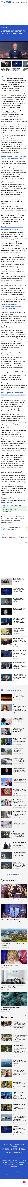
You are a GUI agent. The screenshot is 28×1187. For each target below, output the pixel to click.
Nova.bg (4, 1160)
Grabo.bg (7, 1164)
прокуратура (5, 518)
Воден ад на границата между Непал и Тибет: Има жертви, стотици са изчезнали (19, 865)
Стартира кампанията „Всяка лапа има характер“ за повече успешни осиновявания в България (19, 1025)
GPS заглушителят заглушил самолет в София (19, 599)
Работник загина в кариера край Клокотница (18, 750)
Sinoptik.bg (22, 1162)
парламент (18, 520)
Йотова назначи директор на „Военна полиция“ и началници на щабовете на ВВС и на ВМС (19, 708)
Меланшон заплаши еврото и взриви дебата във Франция (19, 780)
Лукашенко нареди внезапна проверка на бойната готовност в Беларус (19, 771)
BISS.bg (5, 1162)
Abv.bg (2, 1158)
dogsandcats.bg (16, 633)
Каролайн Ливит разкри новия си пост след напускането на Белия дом (19, 676)
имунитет (4, 516)
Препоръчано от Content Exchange (18, 1015)
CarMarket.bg (22, 1160)
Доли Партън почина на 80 (9, 965)
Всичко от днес (14, 875)
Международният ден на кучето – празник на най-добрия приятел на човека (20, 1037)
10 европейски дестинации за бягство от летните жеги (14, 944)
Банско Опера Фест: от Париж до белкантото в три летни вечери (11, 920)
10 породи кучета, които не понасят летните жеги (18, 630)
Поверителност (8, 1174)
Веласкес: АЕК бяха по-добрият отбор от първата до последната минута (19, 1106)
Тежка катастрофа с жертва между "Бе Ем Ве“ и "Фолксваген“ (19, 760)
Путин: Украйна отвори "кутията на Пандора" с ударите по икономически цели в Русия (20, 641)
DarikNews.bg (23, 1158)
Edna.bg (21, 1164)
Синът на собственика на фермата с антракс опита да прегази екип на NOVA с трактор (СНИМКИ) (19, 1130)
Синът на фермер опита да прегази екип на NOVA (18, 589)
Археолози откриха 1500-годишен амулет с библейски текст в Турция (19, 791)
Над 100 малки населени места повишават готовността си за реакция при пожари (19, 802)
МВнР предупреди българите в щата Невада (18, 696)
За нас (5, 1172)
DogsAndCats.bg (12, 1160)
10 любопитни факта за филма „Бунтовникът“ (10, 1008)
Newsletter (13, 537)
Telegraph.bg (14, 1166)
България (4, 27)
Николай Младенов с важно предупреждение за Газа (19, 740)
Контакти (14, 1176)
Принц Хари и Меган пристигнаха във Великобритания (19, 844)
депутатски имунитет (18, 518)
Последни (16, 2)
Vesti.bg (7, 2)
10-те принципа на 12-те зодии (10, 899)
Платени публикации (19, 1174)
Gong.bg (16, 1158)
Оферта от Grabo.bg (17, 721)
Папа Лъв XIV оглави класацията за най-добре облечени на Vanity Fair (19, 814)
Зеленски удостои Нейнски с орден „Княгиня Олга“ (18, 729)
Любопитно (15, 795)
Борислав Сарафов (7, 520)
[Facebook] (14, 1178)
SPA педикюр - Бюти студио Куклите (19, 719)
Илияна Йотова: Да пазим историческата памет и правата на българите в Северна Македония (20, 665)
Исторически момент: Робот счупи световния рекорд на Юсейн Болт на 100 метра (20, 653)
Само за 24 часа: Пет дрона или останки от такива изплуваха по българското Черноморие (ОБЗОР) (20, 1117)
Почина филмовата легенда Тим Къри (19, 609)
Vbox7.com (9, 1158)
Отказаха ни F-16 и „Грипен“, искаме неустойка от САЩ (19, 579)
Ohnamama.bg (13, 1162)
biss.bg (14, 624)
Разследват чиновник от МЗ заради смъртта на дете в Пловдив (20, 853)
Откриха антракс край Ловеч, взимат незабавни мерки (19, 823)
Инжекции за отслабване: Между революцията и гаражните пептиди (19, 1084)
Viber (5, 537)
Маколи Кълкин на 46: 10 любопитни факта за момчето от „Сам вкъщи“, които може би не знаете (19, 1073)
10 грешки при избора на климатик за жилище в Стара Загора (13, 986)
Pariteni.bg (14, 1164)
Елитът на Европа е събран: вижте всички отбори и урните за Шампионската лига (19, 1095)
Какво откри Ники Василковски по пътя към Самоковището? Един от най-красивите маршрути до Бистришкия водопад (20, 1050)
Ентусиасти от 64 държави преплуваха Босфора (19, 1061)
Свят (14, 699)
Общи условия (20, 1172)
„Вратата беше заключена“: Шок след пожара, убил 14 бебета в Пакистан (19, 834)
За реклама (12, 1172)
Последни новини (11, 690)
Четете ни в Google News (15, 1152)
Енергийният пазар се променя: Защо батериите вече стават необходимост (20, 620)
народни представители (17, 516)
